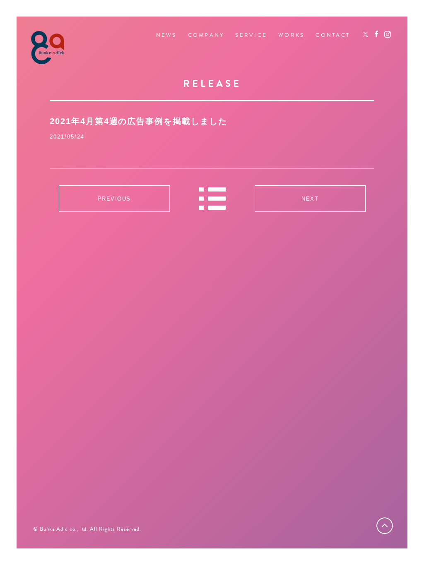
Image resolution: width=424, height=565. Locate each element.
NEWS (166, 35)
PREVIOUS (114, 199)
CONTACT (333, 35)
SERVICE (251, 35)
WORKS (291, 35)
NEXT (309, 199)
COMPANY (206, 35)
